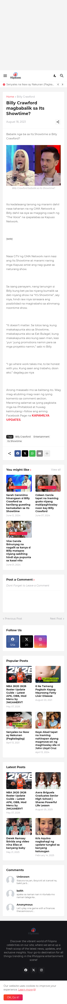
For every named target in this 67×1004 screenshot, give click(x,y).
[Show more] (47, 453)
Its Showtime (14, 441)
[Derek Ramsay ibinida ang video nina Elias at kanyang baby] (19, 826)
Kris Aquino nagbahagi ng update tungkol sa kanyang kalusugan (47, 845)
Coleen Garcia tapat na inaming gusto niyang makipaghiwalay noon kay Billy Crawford (46, 503)
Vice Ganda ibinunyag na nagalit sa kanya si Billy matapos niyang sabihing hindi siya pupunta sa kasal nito (18, 551)
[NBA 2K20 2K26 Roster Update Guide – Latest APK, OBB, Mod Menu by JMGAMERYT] (19, 780)
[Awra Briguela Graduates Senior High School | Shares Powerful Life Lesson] (48, 780)
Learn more (25, 989)
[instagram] (41, 970)
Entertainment (41, 436)
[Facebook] (17, 453)
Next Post (56, 618)
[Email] (39, 453)
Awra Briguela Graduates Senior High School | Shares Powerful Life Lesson (46, 799)
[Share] (58, 122)
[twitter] (34, 970)
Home (10, 96)
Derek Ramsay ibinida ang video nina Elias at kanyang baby (17, 843)
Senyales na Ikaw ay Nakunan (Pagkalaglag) (30, 84)
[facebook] (26, 970)
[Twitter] (25, 453)
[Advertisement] (33, 35)
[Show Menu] (5, 76)
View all (56, 469)
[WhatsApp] (32, 453)
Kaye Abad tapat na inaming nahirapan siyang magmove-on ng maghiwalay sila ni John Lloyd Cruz (47, 740)
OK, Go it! (13, 997)
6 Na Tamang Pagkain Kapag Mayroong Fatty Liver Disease (45, 691)
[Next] (62, 84)
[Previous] (58, 84)
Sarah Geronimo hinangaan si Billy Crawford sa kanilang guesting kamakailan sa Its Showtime (18, 503)
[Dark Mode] (55, 76)
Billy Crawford (26, 96)
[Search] (62, 76)
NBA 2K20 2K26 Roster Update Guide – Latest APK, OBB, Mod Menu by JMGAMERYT (16, 694)
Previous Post (13, 618)
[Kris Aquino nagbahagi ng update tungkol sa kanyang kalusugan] (48, 826)
